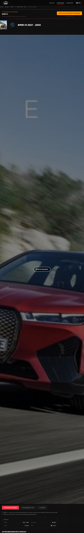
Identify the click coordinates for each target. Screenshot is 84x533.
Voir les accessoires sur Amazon (69, 13)
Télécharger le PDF (28, 507)
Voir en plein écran (10, 507)
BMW (11, 6)
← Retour (42, 507)
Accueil (52, 3)
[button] (42, 269)
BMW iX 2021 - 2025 (21, 6)
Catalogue (60, 3)
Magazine (69, 3)
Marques (7, 6)
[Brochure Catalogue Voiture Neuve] (5, 3)
